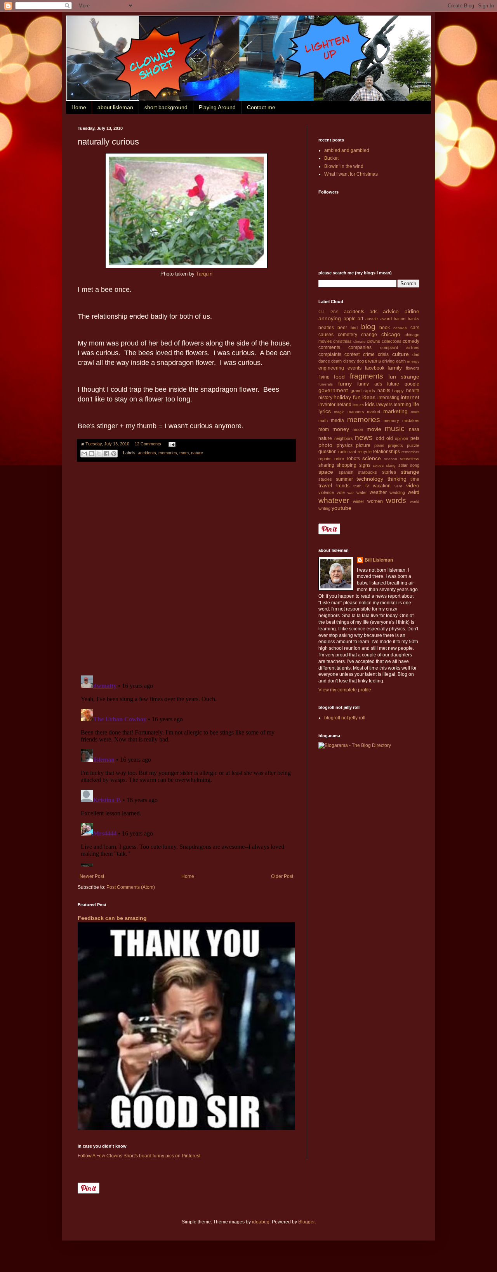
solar (403, 465)
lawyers (384, 404)
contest (352, 354)
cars (414, 327)
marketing (395, 411)
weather (378, 492)
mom (184, 453)
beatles (326, 327)
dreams (373, 361)
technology (369, 479)
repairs (325, 458)
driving (388, 361)
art (360, 318)
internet (410, 397)
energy (413, 361)
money (340, 429)
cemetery (347, 334)
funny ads (369, 384)
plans (379, 445)
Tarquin (204, 274)
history (325, 397)
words (396, 500)
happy (398, 390)
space (325, 472)
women (375, 501)
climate (359, 341)
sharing (326, 465)
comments (329, 347)
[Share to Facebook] (106, 453)
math (323, 420)
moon (358, 429)
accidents (147, 453)
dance (324, 361)
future (393, 384)
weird (413, 492)
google (412, 384)
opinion (401, 438)
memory (391, 420)
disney (349, 361)
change (369, 334)
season (390, 459)
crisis (383, 354)
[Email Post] (171, 443)
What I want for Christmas (351, 174)
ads (373, 311)
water (361, 492)
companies (360, 347)
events (354, 368)
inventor (326, 404)
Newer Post (92, 876)
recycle (365, 451)
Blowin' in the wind (343, 166)
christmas (342, 341)
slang (391, 465)
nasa (414, 429)
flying (324, 377)
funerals (325, 384)
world (414, 501)
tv (367, 486)
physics (345, 445)
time (414, 479)
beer (342, 327)
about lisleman (115, 107)
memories (167, 453)
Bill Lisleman (379, 560)
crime (369, 354)
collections (391, 341)
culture (400, 354)
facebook (374, 368)
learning (402, 404)
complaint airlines (399, 347)
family (395, 368)
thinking (397, 479)
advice (391, 311)
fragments (366, 376)
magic (339, 412)
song (414, 465)
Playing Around (217, 107)
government (333, 390)
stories (389, 472)
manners (356, 411)
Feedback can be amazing (112, 918)
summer (344, 479)
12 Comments (148, 443)
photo (325, 445)
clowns (373, 341)
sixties (378, 465)
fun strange (403, 376)
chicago (390, 334)
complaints (329, 354)
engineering (331, 368)
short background (166, 107)
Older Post (282, 876)
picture (363, 445)
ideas (368, 397)
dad (415, 354)
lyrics (324, 411)
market (373, 411)
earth (401, 361)
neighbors (343, 438)
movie (374, 429)
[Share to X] (99, 453)
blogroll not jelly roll (344, 718)
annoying (329, 318)
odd (380, 438)
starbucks (367, 472)
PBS (334, 312)
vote (341, 492)
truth (357, 486)
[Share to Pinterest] (114, 453)
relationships (386, 451)
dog (360, 361)
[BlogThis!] (92, 453)
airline (412, 311)
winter (358, 501)
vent (398, 486)
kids (370, 404)
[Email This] (84, 453)
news (364, 437)
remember (410, 452)
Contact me (261, 107)
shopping (346, 465)
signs (364, 465)
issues (358, 405)
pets (414, 438)
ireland (344, 404)
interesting (388, 397)
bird (354, 327)
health (412, 390)
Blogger (306, 1222)
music (395, 428)
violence (326, 492)
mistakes (410, 420)
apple (350, 318)
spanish (346, 472)
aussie (371, 318)
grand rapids (363, 390)
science (371, 458)
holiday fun (347, 397)
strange (410, 472)
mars (415, 412)
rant (352, 451)
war (351, 492)
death (336, 361)
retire (339, 458)
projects (395, 445)
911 (321, 312)
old (389, 438)
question (327, 451)
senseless (409, 458)
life (415, 404)
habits (383, 390)
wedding (397, 492)
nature (197, 453)
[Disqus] (186, 568)
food (339, 376)
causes (326, 334)
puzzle (413, 445)
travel (325, 485)
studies (325, 479)
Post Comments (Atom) (130, 887)
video (412, 485)
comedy (411, 341)
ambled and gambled (346, 150)
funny (345, 383)
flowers (412, 368)
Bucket (331, 158)
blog (368, 327)
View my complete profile (344, 690)
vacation (382, 486)
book (384, 327)
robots (353, 458)
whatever (333, 500)
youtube (341, 508)
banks (413, 318)
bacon (399, 318)
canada (400, 328)
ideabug (260, 1222)
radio (343, 451)
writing (324, 508)
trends (342, 486)
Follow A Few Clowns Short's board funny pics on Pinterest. (140, 1156)
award (386, 318)
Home (78, 107)
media (337, 420)
